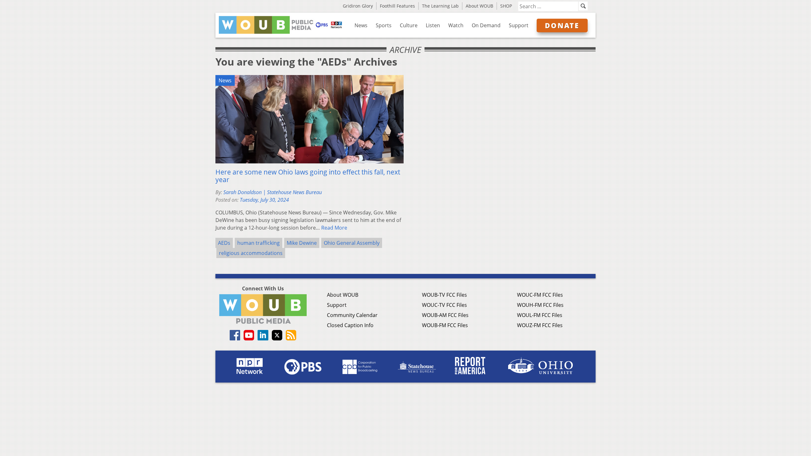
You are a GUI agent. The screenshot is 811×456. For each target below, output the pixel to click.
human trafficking (258, 242)
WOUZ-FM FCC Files (540, 325)
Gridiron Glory (358, 6)
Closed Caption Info (350, 325)
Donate (562, 25)
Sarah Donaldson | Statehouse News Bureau (272, 192)
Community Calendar (352, 315)
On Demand (486, 25)
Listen (433, 25)
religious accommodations (251, 253)
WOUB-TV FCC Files (444, 294)
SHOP (506, 6)
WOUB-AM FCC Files (445, 315)
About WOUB (479, 6)
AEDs (224, 242)
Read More (334, 227)
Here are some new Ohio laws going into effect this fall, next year (307, 175)
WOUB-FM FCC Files (445, 325)
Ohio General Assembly (352, 242)
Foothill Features (397, 6)
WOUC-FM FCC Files (540, 294)
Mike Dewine (302, 242)
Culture (409, 25)
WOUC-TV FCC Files (444, 304)
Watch (455, 25)
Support (518, 25)
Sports (384, 25)
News (360, 25)
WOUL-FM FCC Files (539, 315)
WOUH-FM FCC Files (540, 304)
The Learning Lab (440, 6)
